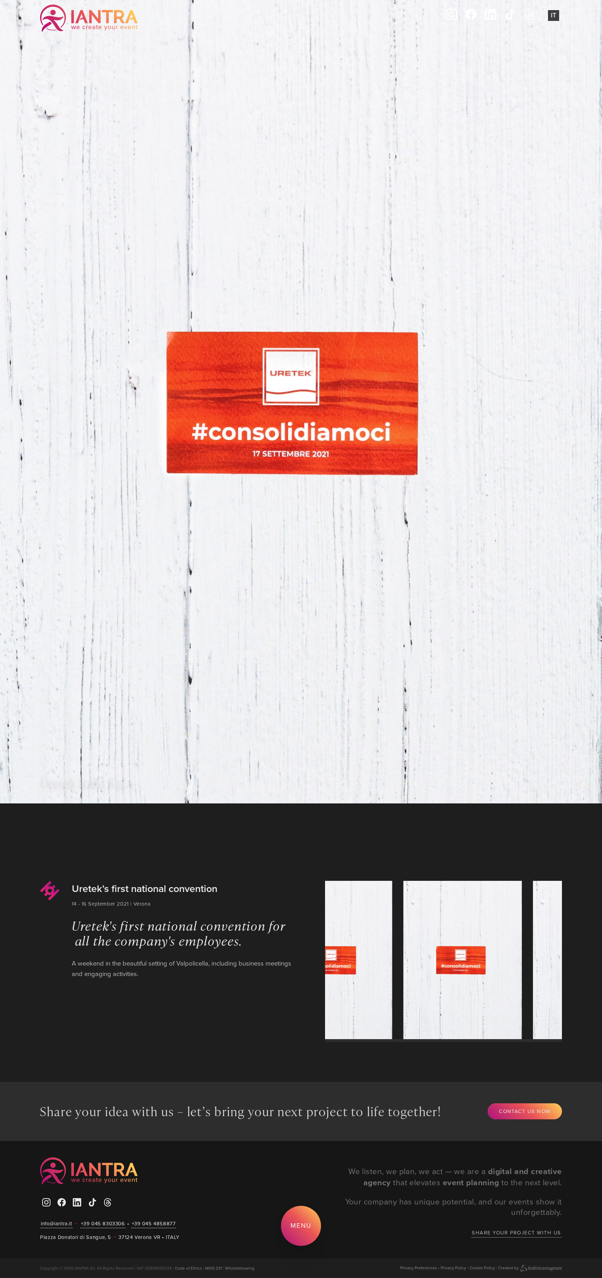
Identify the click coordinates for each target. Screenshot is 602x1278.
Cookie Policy (482, 1268)
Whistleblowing (239, 1268)
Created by (508, 1268)
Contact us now (525, 1111)
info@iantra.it (56, 1223)
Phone (174, 18)
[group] (399, 960)
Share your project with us (516, 1232)
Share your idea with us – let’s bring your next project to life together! (240, 1111)
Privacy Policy (453, 1268)
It (553, 15)
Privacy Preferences (418, 1268)
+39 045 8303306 (103, 1223)
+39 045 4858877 (154, 1223)
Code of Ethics (188, 1268)
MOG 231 (213, 1268)
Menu (301, 1225)
